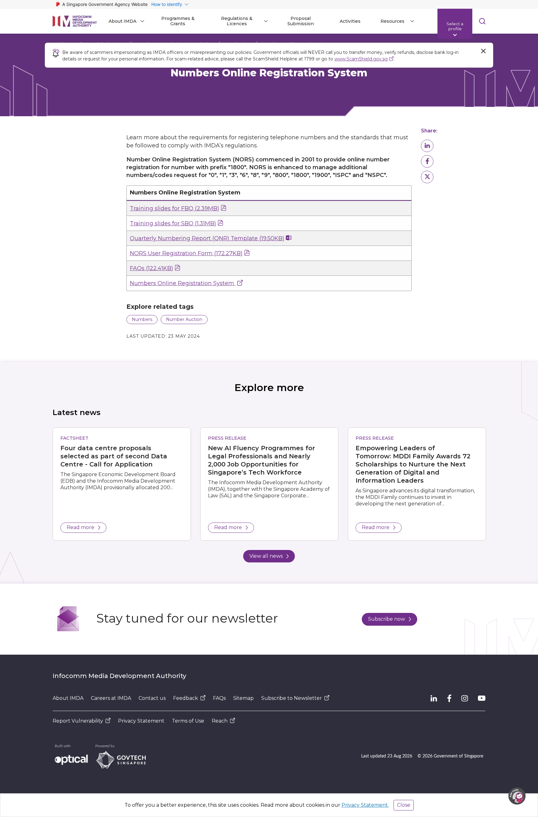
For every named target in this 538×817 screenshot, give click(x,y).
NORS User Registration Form (186, 253)
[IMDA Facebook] (449, 698)
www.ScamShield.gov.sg (361, 59)
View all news (266, 556)
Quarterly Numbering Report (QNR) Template (207, 238)
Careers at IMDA (111, 698)
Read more (80, 527)
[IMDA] (75, 21)
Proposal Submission (300, 21)
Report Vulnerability (78, 721)
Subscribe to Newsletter (291, 698)
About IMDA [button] (122, 21)
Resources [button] (392, 21)
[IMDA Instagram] (464, 698)
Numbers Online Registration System (183, 283)
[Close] (483, 51)
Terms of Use (188, 721)
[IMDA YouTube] (481, 698)
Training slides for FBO (174, 208)
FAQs (151, 268)
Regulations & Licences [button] (236, 21)
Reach (220, 721)
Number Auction (184, 319)
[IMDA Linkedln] (434, 698)
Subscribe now (386, 619)
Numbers (142, 319)
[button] (427, 146)
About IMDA (68, 698)
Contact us (152, 698)
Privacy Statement (141, 721)
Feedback (185, 698)
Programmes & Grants (178, 21)
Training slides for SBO (173, 223)
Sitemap (243, 698)
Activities (350, 21)
